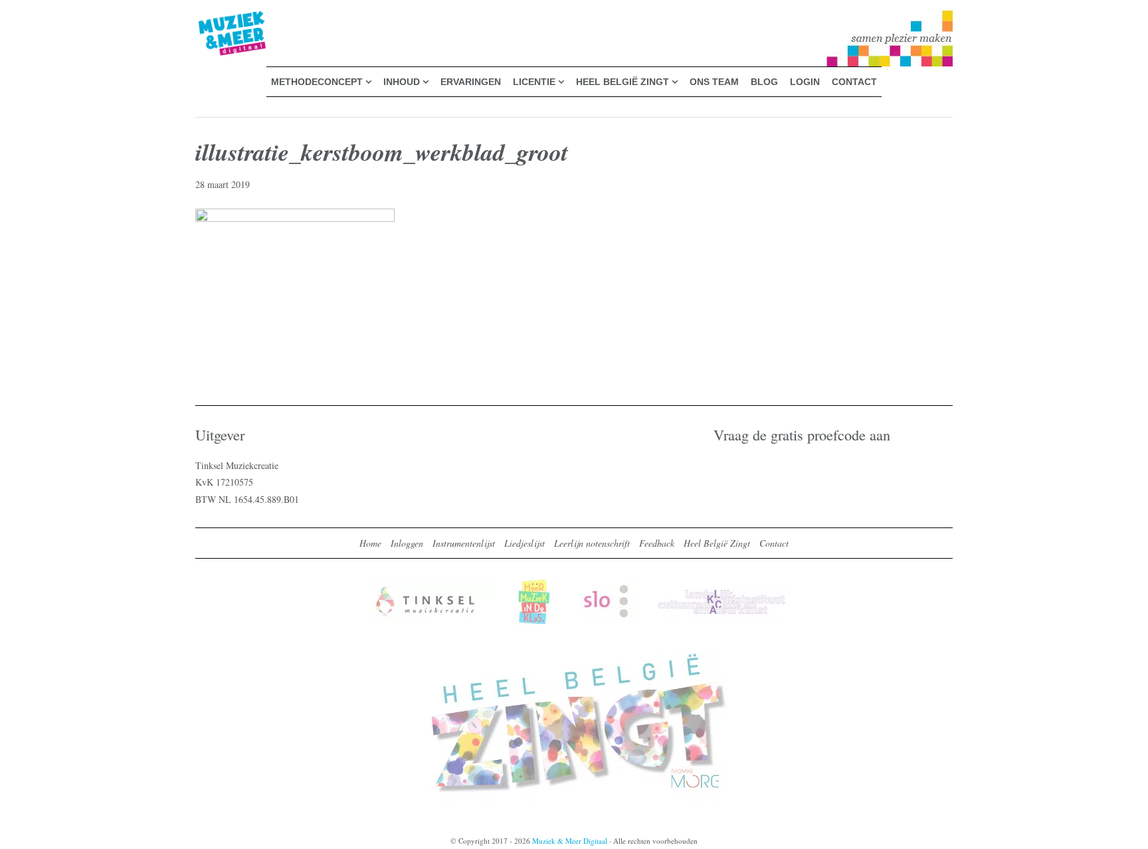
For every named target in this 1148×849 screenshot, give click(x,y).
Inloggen (407, 543)
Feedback (656, 543)
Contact (774, 543)
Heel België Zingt (717, 543)
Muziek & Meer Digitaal (211, 18)
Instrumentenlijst (463, 543)
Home (370, 543)
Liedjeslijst (524, 543)
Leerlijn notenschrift (592, 543)
